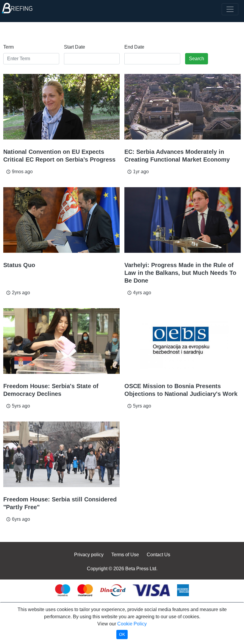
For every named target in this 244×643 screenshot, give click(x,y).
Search (196, 58)
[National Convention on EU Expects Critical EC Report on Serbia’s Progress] (61, 107)
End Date (134, 46)
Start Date (74, 46)
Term (8, 46)
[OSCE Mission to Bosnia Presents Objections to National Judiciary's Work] (182, 341)
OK (122, 634)
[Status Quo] (61, 220)
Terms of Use (125, 554)
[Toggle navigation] (230, 9)
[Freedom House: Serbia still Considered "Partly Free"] (61, 454)
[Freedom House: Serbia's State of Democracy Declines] (61, 341)
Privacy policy (89, 554)
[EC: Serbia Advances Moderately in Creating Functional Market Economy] (182, 107)
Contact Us (158, 554)
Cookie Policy (132, 623)
